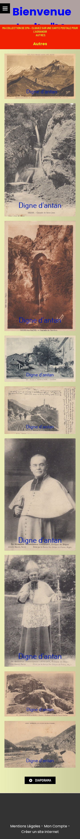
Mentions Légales (25, 826)
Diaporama (42, 780)
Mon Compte (55, 826)
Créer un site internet (40, 831)
